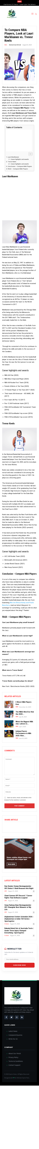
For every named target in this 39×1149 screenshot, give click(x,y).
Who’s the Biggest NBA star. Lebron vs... (24, 722)
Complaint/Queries (15, 1035)
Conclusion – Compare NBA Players (20, 166)
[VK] (31, 826)
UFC (5, 891)
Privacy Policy (13, 1057)
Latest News (12, 1031)
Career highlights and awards (20, 159)
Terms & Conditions (15, 1061)
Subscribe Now (19, 965)
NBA (5, 45)
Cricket (6, 924)
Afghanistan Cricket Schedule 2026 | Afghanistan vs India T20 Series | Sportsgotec (18, 919)
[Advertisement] (19, 140)
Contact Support (14, 1065)
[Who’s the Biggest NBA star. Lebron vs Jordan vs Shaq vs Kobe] (8, 723)
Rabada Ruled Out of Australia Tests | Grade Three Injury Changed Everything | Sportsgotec (18, 930)
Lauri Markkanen (13, 157)
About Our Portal (14, 1053)
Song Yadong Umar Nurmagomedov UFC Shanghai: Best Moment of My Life (17, 907)
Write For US (13, 1039)
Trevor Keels (12, 161)
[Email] (21, 826)
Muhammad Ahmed (15, 45)
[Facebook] (6, 826)
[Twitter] (11, 826)
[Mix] (26, 826)
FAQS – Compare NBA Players (18, 169)
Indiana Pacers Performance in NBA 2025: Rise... (23, 733)
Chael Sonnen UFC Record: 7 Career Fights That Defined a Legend (18, 896)
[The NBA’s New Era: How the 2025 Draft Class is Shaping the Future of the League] (8, 714)
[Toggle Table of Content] (29, 154)
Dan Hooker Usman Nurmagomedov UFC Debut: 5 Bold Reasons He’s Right (18, 887)
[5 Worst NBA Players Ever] (8, 704)
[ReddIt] (16, 826)
